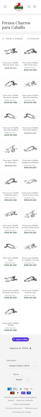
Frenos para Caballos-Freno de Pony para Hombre (30, 194)
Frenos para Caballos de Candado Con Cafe (30, 259)
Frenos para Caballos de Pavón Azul (30, 291)
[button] (5, 7)
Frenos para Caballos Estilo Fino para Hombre (11, 194)
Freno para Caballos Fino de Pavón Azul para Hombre (10, 64)
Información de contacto (21, 412)
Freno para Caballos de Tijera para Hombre (10, 161)
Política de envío (31, 408)
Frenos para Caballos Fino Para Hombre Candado (30, 96)
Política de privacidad (22, 404)
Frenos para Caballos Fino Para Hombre (30, 129)
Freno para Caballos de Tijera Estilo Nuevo (30, 226)
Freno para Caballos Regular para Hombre (30, 161)
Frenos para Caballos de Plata (11, 324)
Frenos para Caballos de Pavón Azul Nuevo (11, 291)
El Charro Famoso (18, 397)
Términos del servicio (14, 408)
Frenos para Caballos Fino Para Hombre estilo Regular (11, 129)
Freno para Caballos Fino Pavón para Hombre (30, 64)
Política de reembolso (24, 400)
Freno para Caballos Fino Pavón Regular (10, 96)
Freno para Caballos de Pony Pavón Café (10, 226)
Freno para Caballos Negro (10, 259)
